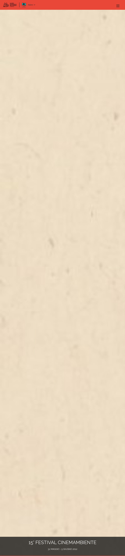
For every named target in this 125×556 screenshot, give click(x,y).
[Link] (9, 5)
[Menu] (118, 5)
